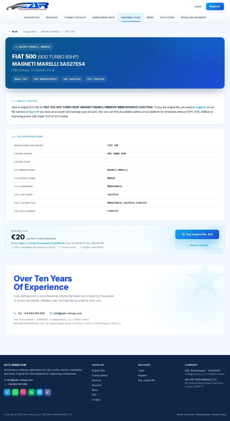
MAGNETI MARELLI (50, 31)
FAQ (94, 394)
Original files (29, 31)
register (200, 107)
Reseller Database (193, 17)
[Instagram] (23, 392)
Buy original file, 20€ (199, 234)
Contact (96, 399)
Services (52, 17)
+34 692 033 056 (34, 313)
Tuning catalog (100, 375)
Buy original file (146, 380)
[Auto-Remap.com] (27, 6)
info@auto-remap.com (68, 313)
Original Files (130, 17)
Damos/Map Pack (104, 17)
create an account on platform (46, 243)
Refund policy (203, 414)
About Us (97, 385)
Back (15, 31)
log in (32, 111)
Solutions (167, 17)
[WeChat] (31, 392)
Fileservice (31, 17)
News (150, 17)
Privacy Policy (219, 414)
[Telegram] (7, 392)
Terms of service (185, 414)
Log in (198, 6)
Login (141, 370)
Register (215, 6)
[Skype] (39, 392)
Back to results (199, 245)
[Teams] (47, 392)
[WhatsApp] (15, 392)
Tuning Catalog (75, 17)
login (22, 243)
